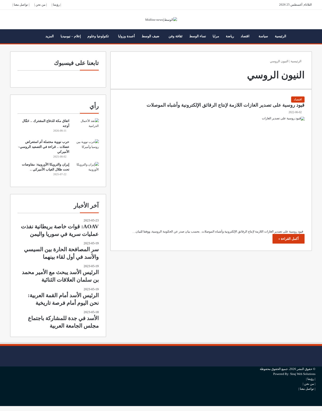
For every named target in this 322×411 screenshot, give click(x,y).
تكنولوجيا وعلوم (98, 36)
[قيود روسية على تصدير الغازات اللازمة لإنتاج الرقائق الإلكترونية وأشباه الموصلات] (211, 169)
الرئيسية (280, 36)
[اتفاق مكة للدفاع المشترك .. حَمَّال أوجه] (86, 127)
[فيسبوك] (314, 348)
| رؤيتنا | (56, 4)
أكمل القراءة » (288, 239)
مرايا (216, 36)
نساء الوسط (197, 36)
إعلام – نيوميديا (71, 36)
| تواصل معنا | (20, 4)
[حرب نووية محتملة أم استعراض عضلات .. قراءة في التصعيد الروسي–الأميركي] (86, 148)
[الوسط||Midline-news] (161, 19)
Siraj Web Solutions (302, 374)
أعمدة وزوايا (126, 36)
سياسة (263, 36)
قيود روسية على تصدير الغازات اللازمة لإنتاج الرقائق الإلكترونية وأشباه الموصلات (226, 105)
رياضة (230, 36)
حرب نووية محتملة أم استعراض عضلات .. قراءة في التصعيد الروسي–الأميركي (43, 147)
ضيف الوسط (150, 36)
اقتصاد (245, 36)
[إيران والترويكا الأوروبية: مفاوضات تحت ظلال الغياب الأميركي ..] (86, 171)
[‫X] (314, 356)
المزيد (49, 36)
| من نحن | (40, 4)
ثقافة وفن (175, 36)
